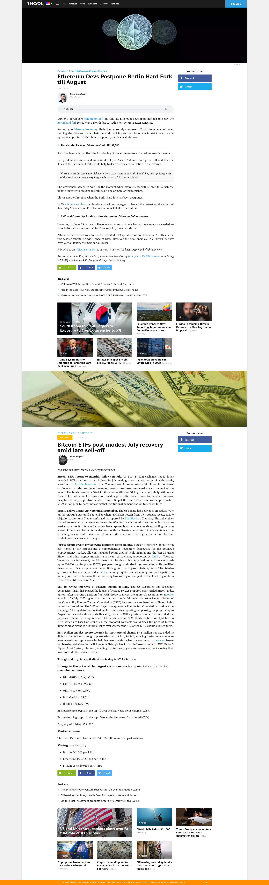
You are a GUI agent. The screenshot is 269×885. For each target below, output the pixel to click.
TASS (155, 556)
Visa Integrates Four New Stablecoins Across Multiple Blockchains (99, 289)
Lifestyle (104, 3)
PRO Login (236, 4)
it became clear (76, 204)
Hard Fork (102, 71)
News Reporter (76, 97)
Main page (61, 71)
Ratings (115, 3)
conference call (93, 118)
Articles (73, 3)
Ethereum (93, 71)
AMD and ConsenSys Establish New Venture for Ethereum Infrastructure (105, 216)
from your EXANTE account (144, 256)
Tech (76, 71)
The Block (131, 518)
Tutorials (92, 3)
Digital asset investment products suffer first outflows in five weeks (100, 800)
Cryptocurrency (86, 432)
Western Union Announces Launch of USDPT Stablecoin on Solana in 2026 (104, 295)
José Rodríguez (76, 456)
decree (104, 572)
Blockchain (83, 71)
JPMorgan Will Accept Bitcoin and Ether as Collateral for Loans (97, 284)
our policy (182, 882)
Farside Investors (85, 484)
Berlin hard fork (66, 122)
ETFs (78, 432)
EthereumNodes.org (86, 129)
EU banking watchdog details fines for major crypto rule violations (99, 795)
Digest (72, 432)
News (82, 3)
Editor (72, 459)
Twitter (188, 86)
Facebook (189, 78)
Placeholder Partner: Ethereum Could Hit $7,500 (90, 145)
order (170, 594)
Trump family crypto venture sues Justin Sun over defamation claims (100, 789)
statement (159, 640)
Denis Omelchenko (78, 94)
